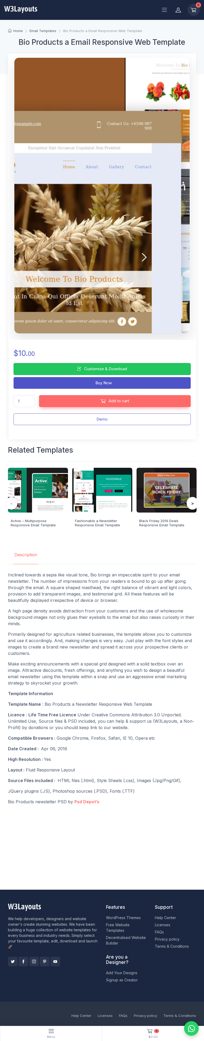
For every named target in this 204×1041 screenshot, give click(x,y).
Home (18, 31)
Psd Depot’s (86, 801)
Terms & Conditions (172, 946)
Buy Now (103, 382)
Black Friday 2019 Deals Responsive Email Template (161, 523)
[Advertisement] (102, 846)
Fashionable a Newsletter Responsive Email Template (97, 523)
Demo (102, 419)
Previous (11, 503)
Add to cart (118, 400)
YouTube (55, 961)
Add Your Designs (121, 973)
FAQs (159, 932)
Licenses (162, 925)
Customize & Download (105, 368)
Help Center (165, 917)
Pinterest (44, 961)
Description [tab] (25, 554)
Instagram (34, 961)
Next (192, 503)
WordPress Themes (123, 917)
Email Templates (42, 31)
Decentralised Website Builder (126, 940)
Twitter (13, 961)
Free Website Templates (118, 928)
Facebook (23, 961)
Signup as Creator (122, 980)
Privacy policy (167, 939)
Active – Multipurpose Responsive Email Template (33, 523)
